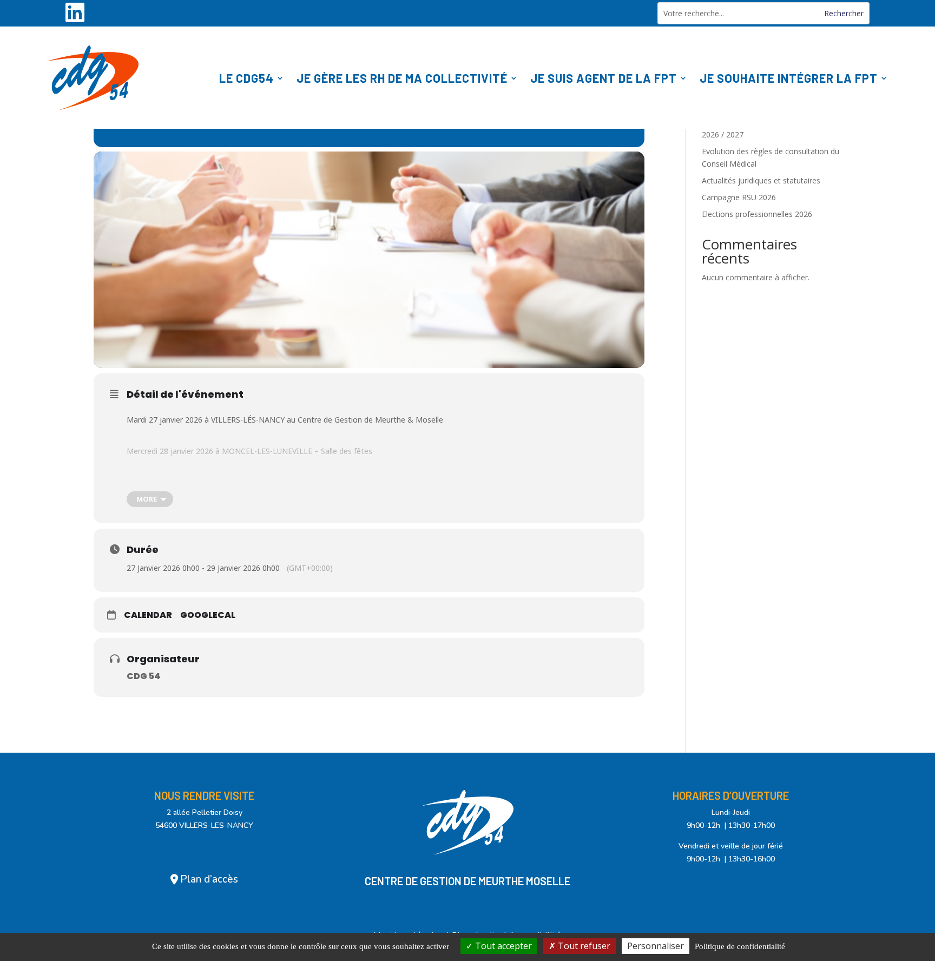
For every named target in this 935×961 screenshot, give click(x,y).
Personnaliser (655, 946)
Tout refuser (583, 946)
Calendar (148, 615)
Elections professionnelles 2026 (757, 214)
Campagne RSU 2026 (739, 197)
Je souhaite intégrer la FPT (789, 78)
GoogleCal (207, 615)
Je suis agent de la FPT (603, 78)
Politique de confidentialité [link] (740, 946)
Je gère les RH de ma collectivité (402, 78)
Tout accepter (502, 946)
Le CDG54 (246, 78)
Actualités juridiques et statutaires (761, 180)
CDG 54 (144, 676)
